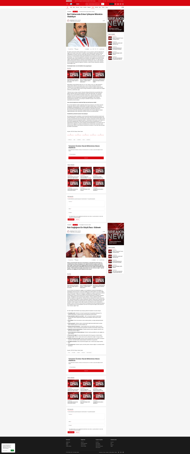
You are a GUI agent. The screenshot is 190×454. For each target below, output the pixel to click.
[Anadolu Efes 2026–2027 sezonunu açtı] (116, 43)
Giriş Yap (77, 219)
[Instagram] (123, 452)
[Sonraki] (74, 1)
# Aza (69, 352)
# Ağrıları (70, 139)
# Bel (74, 139)
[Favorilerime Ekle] (91, 49)
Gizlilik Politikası (5, 450)
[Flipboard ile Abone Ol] (76, 49)
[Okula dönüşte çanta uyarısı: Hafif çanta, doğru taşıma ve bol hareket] (73, 76)
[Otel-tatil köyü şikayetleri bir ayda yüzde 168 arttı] (116, 58)
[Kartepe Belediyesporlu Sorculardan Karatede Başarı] (116, 48)
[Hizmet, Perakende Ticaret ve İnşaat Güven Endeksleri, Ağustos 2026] (116, 38)
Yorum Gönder (71, 219)
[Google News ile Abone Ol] (70, 49)
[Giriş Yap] (120, 4)
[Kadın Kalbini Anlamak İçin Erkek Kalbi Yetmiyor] (73, 185)
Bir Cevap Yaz (70, 196)
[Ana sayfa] (67, 7)
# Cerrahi (79, 139)
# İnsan (78, 352)
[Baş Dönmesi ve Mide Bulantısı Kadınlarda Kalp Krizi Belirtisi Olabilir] (99, 76)
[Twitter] (121, 452)
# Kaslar (83, 352)
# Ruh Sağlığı (89, 352)
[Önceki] (72, 1)
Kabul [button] (12, 450)
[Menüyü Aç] (67, 4)
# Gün (84, 139)
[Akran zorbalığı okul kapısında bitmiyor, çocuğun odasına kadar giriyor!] (86, 76)
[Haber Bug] (74, 3)
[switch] (122, 7)
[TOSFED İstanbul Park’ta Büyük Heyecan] (116, 234)
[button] (118, 4)
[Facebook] (118, 452)
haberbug (72, 20)
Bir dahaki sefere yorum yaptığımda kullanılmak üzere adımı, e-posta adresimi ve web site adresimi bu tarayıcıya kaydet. (86, 217)
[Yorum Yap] (93, 49)
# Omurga (88, 139)
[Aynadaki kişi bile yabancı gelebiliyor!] (99, 185)
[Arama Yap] (116, 4)
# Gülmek (73, 352)
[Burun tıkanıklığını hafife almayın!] (86, 185)
